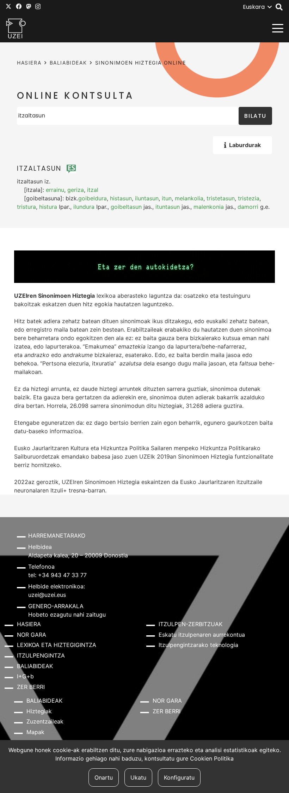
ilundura (83, 206)
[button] (257, 7)
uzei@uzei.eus (47, 594)
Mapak (35, 732)
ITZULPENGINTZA (41, 655)
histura (48, 206)
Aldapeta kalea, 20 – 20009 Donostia (78, 555)
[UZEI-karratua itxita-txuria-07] (16, 28)
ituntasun (167, 206)
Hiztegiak (39, 711)
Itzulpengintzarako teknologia (198, 644)
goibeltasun (126, 206)
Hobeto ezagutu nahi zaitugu (67, 614)
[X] (8, 6)
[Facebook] (18, 6)
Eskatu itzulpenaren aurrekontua (202, 634)
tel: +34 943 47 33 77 (57, 575)
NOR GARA (31, 634)
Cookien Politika (212, 758)
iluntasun (147, 198)
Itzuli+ (58, 490)
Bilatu (255, 116)
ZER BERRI (31, 686)
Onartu (103, 777)
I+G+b (25, 676)
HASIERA (29, 63)
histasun (121, 198)
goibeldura (92, 198)
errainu (55, 189)
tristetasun (221, 198)
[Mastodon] (28, 6)
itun (167, 198)
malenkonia (208, 206)
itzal (92, 189)
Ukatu (138, 777)
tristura (26, 206)
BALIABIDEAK (68, 63)
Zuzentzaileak (44, 721)
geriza (75, 189)
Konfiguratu (179, 777)
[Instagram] (38, 7)
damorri (248, 206)
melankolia (189, 198)
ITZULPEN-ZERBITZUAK (190, 624)
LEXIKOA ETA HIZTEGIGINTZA (56, 644)
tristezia (248, 198)
